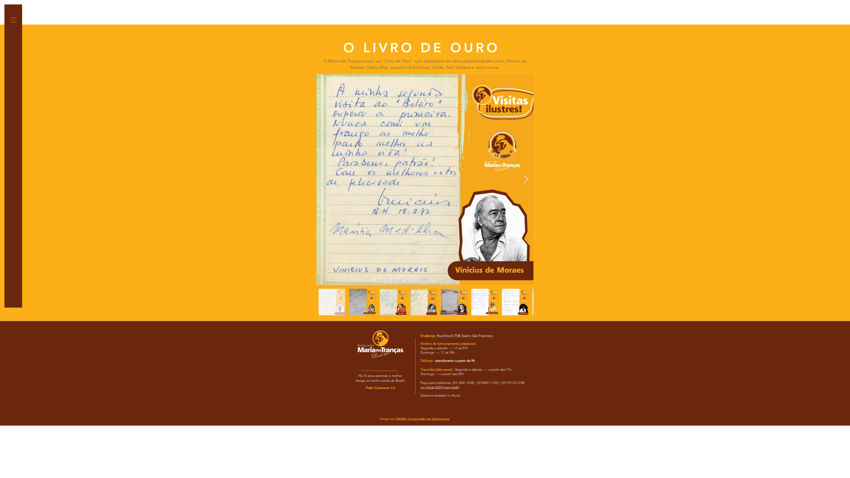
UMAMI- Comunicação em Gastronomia (422, 418)
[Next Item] (525, 179)
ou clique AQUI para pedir (440, 387)
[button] (13, 19)
